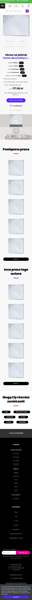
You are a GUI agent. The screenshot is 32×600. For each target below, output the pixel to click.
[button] (10, 5)
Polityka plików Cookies (16, 538)
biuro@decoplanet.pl (16, 575)
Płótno (16, 486)
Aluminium (16, 476)
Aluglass (16, 473)
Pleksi (16, 483)
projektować (22, 412)
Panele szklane (16, 450)
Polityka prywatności (16, 534)
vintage (9, 417)
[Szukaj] (27, 11)
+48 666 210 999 (17, 578)
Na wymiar (16, 499)
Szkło (16, 490)
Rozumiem (16, 597)
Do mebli (16, 460)
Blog (16, 512)
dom (6, 412)
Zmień (21, 63)
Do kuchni (16, 454)
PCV (16, 480)
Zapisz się (23, 553)
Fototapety (16, 495)
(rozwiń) (20, 433)
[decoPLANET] (2, 5)
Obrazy (16, 469)
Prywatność (13, 558)
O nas (16, 521)
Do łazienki (16, 457)
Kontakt (16, 525)
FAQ (16, 516)
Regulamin (16, 529)
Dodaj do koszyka (16, 100)
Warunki (19, 558)
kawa (8, 422)
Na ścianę (16, 464)
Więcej (16, 259)
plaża (23, 417)
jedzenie (22, 422)
